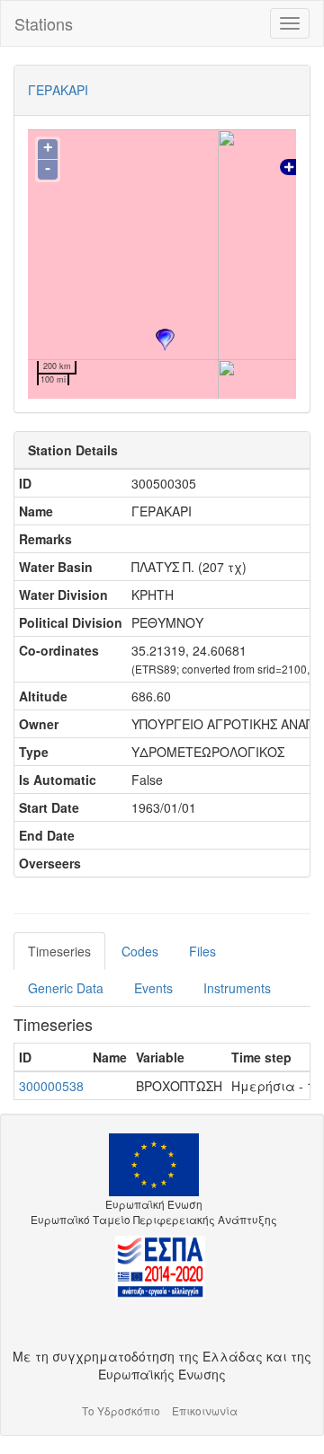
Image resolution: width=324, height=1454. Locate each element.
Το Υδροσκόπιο (121, 1410)
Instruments (237, 988)
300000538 (51, 1086)
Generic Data (66, 988)
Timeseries (59, 951)
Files (202, 951)
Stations (43, 23)
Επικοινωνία (205, 1410)
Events (153, 988)
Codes (140, 951)
